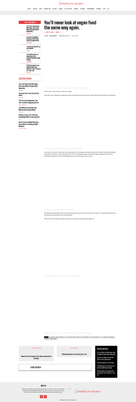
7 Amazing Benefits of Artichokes (33, 47)
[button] (108, 8)
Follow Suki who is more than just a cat (74, 354)
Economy (29, 61)
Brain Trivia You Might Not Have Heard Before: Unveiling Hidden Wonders (28, 124)
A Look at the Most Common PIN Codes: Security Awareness (32, 38)
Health (28, 72)
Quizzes (21, 97)
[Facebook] (41, 396)
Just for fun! (22, 104)
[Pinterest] (45, 396)
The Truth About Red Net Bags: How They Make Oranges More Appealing (32, 28)
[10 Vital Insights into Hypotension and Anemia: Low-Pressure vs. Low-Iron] (22, 68)
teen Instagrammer (108, 337)
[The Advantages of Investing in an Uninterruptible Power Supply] (22, 57)
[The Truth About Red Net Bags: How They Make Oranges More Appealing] (22, 28)
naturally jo (97, 337)
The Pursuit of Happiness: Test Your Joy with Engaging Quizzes (29, 101)
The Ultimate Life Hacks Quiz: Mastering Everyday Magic (28, 109)
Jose (91, 337)
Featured (29, 42)
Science (29, 33)
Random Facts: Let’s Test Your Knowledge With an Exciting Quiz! (29, 116)
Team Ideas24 (53, 35)
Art (20, 119)
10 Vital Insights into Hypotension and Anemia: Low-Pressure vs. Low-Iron (33, 68)
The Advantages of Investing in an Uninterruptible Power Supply (33, 57)
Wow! (57, 32)
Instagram (85, 337)
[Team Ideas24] (25, 367)
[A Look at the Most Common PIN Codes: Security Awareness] (22, 39)
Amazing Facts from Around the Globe (29, 94)
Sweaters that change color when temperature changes (36, 357)
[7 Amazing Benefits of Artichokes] (22, 48)
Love (28, 50)
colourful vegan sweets (73, 337)
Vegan (46, 338)
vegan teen (53, 338)
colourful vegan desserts (57, 337)
